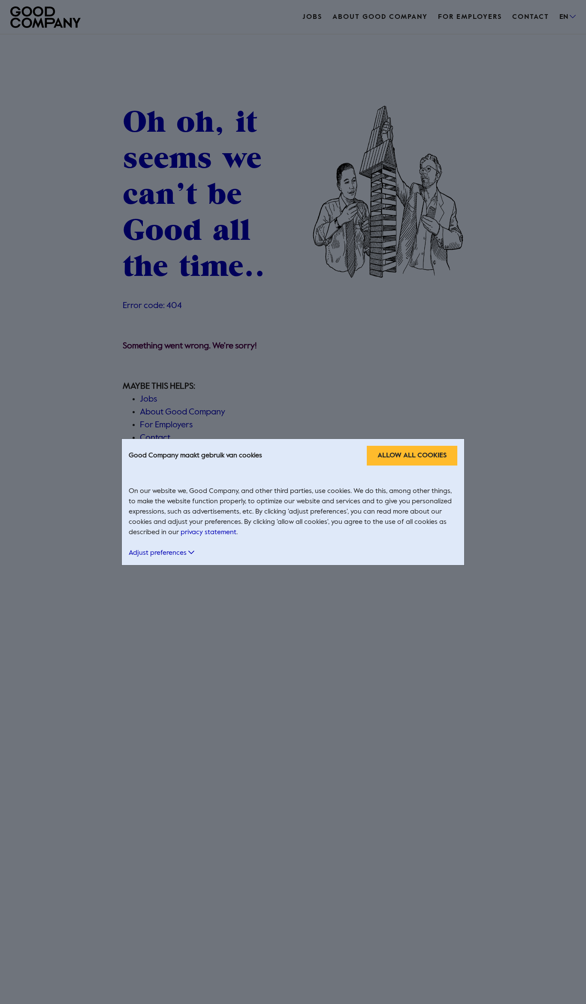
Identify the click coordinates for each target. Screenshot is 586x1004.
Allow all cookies (412, 455)
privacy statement (208, 532)
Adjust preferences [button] (158, 553)
